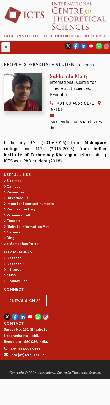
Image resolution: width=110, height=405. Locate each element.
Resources (15, 192)
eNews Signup (25, 301)
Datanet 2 (15, 263)
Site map (14, 180)
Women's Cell (18, 215)
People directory (21, 209)
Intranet (14, 269)
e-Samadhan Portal (23, 243)
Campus (13, 186)
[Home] (55, 19)
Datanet (14, 258)
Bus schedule (18, 198)
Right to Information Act (28, 226)
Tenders (14, 220)
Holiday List (17, 281)
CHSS (11, 275)
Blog (10, 237)
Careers (13, 232)
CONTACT (14, 323)
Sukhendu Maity (69, 76)
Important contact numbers (30, 203)
